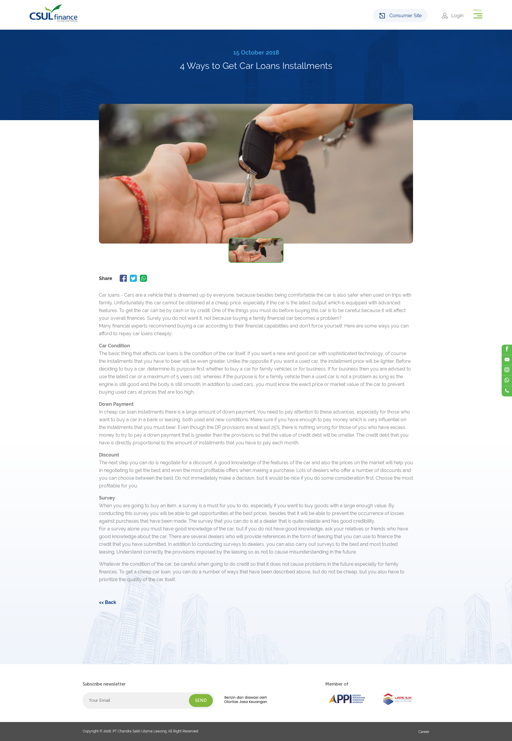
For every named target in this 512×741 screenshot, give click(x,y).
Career (423, 732)
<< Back (107, 602)
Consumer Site (405, 15)
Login (457, 15)
